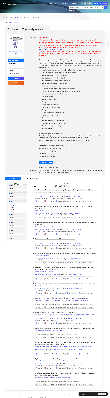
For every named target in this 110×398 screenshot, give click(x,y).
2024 (11, 190)
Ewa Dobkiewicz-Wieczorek (42, 255)
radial (46, 351)
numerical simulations (46, 245)
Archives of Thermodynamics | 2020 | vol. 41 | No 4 (47, 197)
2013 (11, 230)
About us (53, 3)
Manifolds (55, 290)
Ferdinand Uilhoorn (46, 194)
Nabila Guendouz (66, 377)
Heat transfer (44, 290)
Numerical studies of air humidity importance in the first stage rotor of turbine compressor (65, 328)
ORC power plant (47, 320)
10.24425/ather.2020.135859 (74, 303)
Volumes (13, 178)
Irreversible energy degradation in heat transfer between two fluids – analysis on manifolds (65, 284)
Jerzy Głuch (72, 361)
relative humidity (60, 334)
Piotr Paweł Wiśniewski (40, 330)
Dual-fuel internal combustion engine (64, 276)
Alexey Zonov (68, 300)
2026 (11, 185)
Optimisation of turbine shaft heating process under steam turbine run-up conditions (63, 359)
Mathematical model (46, 214)
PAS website (67, 395)
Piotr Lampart (56, 314)
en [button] (90, 3)
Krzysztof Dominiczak (40, 361)
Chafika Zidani (38, 377)
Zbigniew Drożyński (40, 285)
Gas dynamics (70, 198)
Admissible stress (63, 365)
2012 (11, 233)
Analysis (50, 290)
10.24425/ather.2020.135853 (73, 213)
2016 (11, 222)
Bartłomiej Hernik (39, 241)
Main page (19, 395)
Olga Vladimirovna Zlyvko (58, 300)
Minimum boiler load (78, 245)
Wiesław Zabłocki (48, 241)
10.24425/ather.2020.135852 (73, 197)
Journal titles (18, 17)
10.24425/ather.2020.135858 (74, 288)
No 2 (12, 209)
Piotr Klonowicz (49, 314)
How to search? (73, 10)
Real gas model (69, 214)
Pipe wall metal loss (46, 198)
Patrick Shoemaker (64, 346)
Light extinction (50, 231)
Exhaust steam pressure (76, 259)
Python (63, 214)
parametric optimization (67, 304)
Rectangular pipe (72, 381)
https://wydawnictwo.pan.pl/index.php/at (51, 49)
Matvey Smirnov (76, 300)
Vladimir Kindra (39, 300)
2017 (11, 219)
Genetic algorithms (45, 365)
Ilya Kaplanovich (84, 300)
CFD (42, 320)
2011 (11, 235)
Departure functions (78, 214)
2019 (11, 214)
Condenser (44, 259)
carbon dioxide (44, 304)
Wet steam (43, 231)
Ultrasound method (59, 231)
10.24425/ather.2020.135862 (75, 349)
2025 (11, 188)
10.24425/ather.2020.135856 (74, 258)
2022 (11, 196)
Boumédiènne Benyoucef (49, 377)
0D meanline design (68, 320)
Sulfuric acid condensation (86, 276)
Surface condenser (51, 259)
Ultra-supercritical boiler (58, 245)
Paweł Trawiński (39, 210)
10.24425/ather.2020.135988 (75, 380)
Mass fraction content (69, 231)
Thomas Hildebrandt (74, 346)
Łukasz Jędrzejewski (84, 314)
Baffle (77, 381)
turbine (43, 351)
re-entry (50, 351)
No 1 (12, 211)
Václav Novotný (83, 346)
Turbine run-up (71, 365)
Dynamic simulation (45, 381)
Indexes (64, 3)
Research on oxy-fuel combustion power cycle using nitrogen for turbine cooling (61, 298)
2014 (11, 227)
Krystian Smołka (56, 226)
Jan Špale (90, 346)
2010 (11, 238)
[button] (49, 201)
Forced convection (62, 381)
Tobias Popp (56, 346)
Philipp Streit (48, 346)
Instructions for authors (29, 178)
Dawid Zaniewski (74, 314)
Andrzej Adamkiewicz (50, 271)
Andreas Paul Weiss (40, 346)
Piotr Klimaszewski (40, 314)
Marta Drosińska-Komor (52, 361)
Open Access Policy (14, 73)
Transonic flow (75, 334)
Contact (75, 3)
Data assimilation (78, 198)
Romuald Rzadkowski (64, 361)
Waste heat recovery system (48, 276)
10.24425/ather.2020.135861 (75, 333)
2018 (11, 217)
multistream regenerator (79, 304)
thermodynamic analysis (55, 304)
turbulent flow (54, 381)
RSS (17, 83)
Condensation (68, 334)
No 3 (12, 207)
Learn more (93, 394)
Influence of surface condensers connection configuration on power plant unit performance (65, 253)
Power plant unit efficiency (63, 259)
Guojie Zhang (58, 330)
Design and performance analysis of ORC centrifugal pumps (55, 312)
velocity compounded (58, 351)
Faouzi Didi (58, 377)
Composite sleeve (55, 198)
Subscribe (16, 78)
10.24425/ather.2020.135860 (75, 318)
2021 (11, 198)
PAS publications (99, 3)
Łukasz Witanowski (65, 314)
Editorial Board (12, 63)
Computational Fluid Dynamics (48, 334)
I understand (102, 394)
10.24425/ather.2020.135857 (74, 274)
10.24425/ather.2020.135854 (73, 229)
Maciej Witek (38, 194)
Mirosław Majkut (39, 226)
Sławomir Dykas (48, 226)
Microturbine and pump (58, 320)
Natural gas (77, 276)
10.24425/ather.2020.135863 (75, 363)
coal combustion (68, 245)
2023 (11, 193)
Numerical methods (56, 214)
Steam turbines (54, 365)
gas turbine (88, 304)
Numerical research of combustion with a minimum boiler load (55, 239)
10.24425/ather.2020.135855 (74, 243)
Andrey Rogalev (47, 300)
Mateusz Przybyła (39, 271)
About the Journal (13, 60)
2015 (11, 225)
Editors (10, 67)
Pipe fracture (64, 198)
